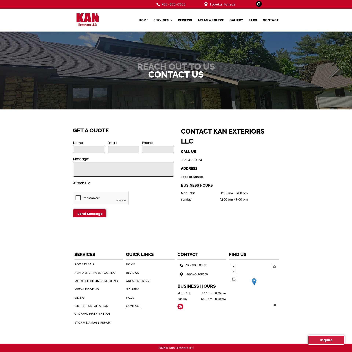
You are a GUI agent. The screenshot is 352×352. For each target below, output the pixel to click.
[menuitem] (140, 20)
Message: (81, 159)
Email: (112, 142)
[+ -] (254, 285)
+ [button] (233, 266)
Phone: (147, 142)
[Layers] (274, 266)
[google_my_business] (259, 4)
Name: (78, 142)
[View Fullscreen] (233, 278)
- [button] (233, 271)
